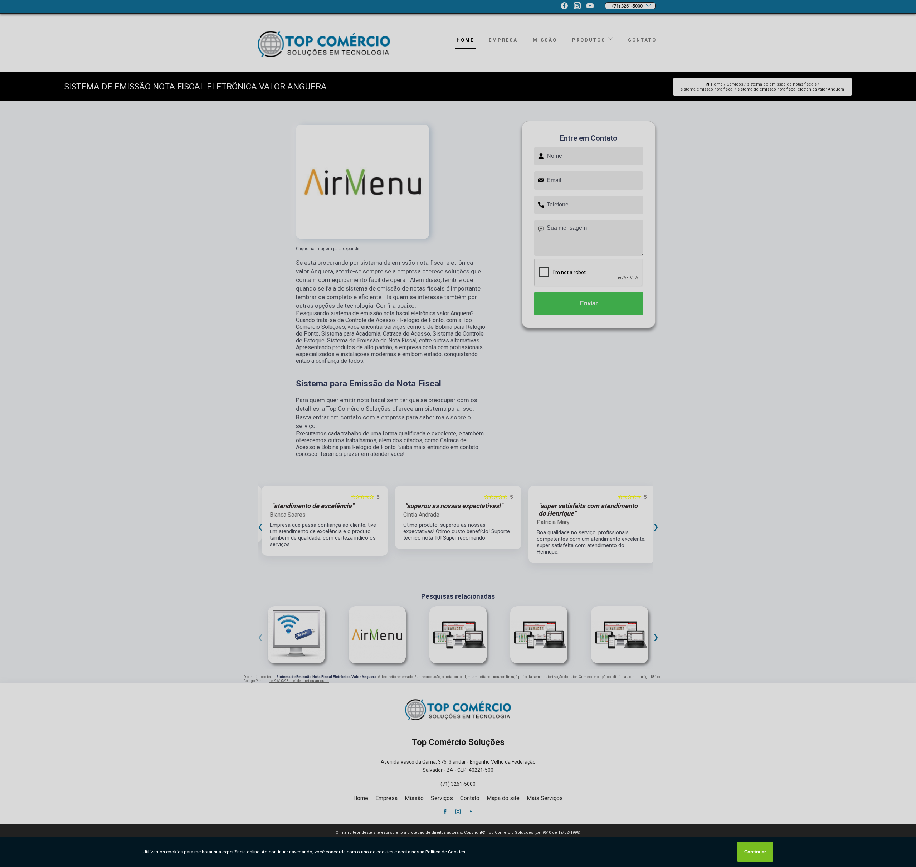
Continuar (755, 851)
